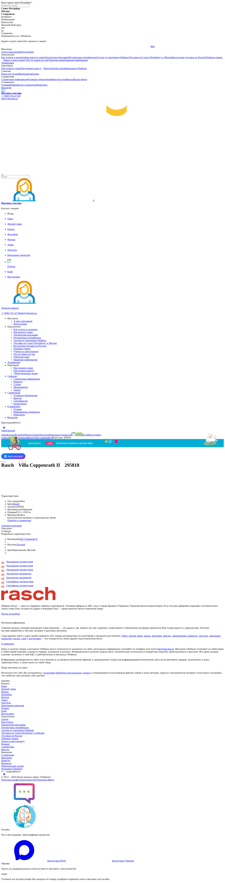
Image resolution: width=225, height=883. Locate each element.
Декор (4, 700)
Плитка (5, 708)
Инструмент (7, 713)
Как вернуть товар (35, 57)
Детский (20, 544)
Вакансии (6, 87)
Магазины (6, 757)
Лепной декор (8, 689)
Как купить (7, 722)
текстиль (203, 636)
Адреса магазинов (10, 52)
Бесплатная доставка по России (188, 57)
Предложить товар (11, 68)
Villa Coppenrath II (28, 539)
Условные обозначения (39, 79)
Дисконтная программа (57, 57)
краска (147, 636)
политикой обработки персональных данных (67, 672)
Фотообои (6, 694)
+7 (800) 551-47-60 (10, 96)
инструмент (35, 638)
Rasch (17, 504)
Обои (124, 636)
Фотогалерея (27, 52)
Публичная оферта (44, 779)
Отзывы (5, 85)
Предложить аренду (31, 68)
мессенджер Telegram (123, 860)
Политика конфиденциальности (18, 779)
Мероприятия (25, 74)
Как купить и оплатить (13, 57)
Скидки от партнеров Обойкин (112, 57)
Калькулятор (80, 79)
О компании (13, 406)
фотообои (157, 636)
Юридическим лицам (54, 68)
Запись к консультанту (14, 60)
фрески (167, 636)
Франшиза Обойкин (76, 68)
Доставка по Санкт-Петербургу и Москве (150, 57)
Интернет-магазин (11, 93)
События (12, 376)
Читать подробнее (10, 614)
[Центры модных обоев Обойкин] (112, 171)
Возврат (5, 744)
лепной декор (136, 636)
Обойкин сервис (214, 57)
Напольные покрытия (12, 705)
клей (23, 638)
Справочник (13, 392)
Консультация (15, 456)
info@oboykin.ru (9, 98)
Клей (4, 711)
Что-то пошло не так (37, 60)
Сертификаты (66, 79)
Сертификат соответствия (19, 581)
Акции (35, 74)
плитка (16, 638)
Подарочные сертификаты (82, 57)
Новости (5, 74)
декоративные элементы (184, 636)
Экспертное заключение (18, 573)
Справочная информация (14, 79)
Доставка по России (11, 735)
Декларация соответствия (19, 561)
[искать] (2, 174)
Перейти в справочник (19, 520)
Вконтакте (81, 46)
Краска (5, 691)
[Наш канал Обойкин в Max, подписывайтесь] (3, 90)
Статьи (14, 74)
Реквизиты (41, 85)
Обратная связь (56, 60)
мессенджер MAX (56, 860)
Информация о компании (23, 85)
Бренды (55, 79)
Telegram (5, 46)
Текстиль (6, 702)
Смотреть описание (11, 525)
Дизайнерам (7, 63)
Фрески (5, 697)
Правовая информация (76, 60)
